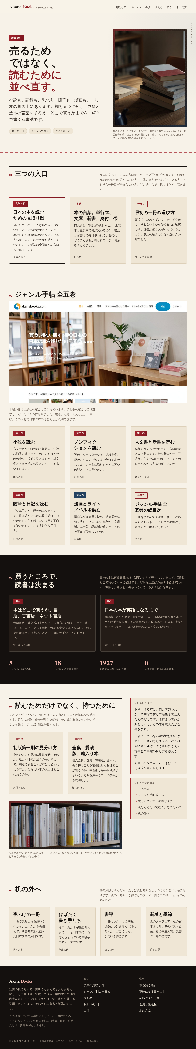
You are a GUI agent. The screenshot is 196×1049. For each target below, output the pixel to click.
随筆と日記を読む (31, 503)
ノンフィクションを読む (87, 445)
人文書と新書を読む (155, 442)
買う (169, 7)
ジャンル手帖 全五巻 (151, 795)
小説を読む (24, 442)
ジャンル (136, 7)
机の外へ (143, 813)
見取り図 (121, 7)
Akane (31, 6)
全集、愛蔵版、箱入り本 (85, 750)
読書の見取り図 (94, 985)
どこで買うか (63, 131)
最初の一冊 (18, 131)
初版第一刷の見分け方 (35, 747)
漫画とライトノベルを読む (87, 506)
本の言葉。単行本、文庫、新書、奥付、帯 (96, 215)
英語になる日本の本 (152, 991)
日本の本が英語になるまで (131, 609)
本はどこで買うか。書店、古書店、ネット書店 (37, 612)
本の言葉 (181, 7)
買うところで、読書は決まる (156, 801)
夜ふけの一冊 (26, 914)
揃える (159, 7)
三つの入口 (145, 789)
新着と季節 (161, 914)
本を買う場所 (148, 985)
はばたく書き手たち (70, 917)
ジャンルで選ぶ (40, 131)
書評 (147, 7)
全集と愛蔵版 (148, 1004)
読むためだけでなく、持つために (159, 807)
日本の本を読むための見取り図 (28, 215)
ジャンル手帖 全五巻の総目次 (151, 507)
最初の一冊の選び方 (155, 212)
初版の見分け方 (149, 998)
